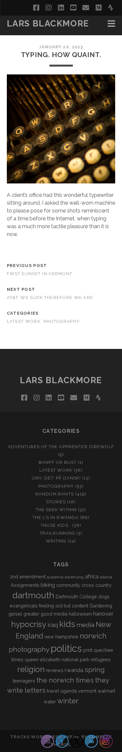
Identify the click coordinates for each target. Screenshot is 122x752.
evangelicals (24, 605)
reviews (54, 670)
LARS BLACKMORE (48, 23)
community (68, 585)
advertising (74, 577)
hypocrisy (28, 624)
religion (31, 669)
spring (95, 670)
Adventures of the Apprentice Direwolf (61, 446)
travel (53, 691)
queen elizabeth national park (57, 659)
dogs (104, 596)
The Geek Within (56, 509)
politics (66, 648)
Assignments (25, 585)
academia (55, 577)
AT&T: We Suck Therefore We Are (50, 297)
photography (29, 649)
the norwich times (65, 680)
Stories (56, 501)
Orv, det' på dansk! (56, 478)
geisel (15, 614)
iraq (52, 624)
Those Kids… (56, 525)
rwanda (74, 670)
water (50, 701)
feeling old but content (63, 605)
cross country (97, 585)
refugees (101, 659)
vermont (87, 691)
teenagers (24, 680)
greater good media (45, 614)
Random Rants (54, 494)
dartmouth (33, 595)
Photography (62, 321)
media (85, 624)
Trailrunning (57, 533)
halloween (80, 614)
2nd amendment (28, 576)
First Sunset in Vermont (39, 273)
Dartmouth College (76, 596)
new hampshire (61, 636)
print (87, 650)
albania (106, 577)
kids (67, 624)
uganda (69, 691)
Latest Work (23, 321)
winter (67, 701)
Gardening (100, 605)
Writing (56, 541)
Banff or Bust (58, 462)
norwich (93, 636)
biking (48, 585)
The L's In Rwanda (55, 517)
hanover (103, 613)
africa (92, 576)
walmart (106, 691)
